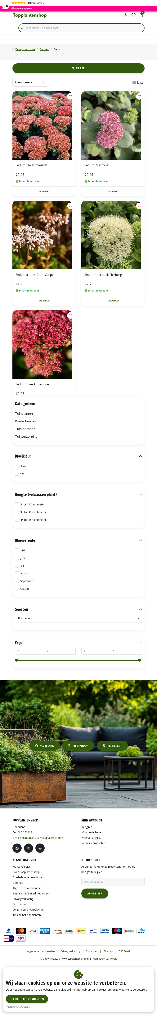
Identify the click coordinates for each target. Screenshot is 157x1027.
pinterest (114, 745)
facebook (46, 745)
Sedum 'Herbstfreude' (31, 165)
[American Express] (45, 931)
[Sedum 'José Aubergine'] (44, 344)
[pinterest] (40, 848)
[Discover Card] (57, 931)
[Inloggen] (126, 15)
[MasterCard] (21, 931)
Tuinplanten (24, 413)
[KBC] (141, 931)
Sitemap (108, 951)
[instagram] (28, 848)
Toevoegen (44, 191)
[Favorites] (133, 15)
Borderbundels (26, 421)
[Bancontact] (93, 931)
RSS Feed (124, 951)
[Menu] (13, 28)
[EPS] (21, 938)
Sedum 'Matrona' (96, 165)
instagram (80, 745)
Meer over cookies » (19, 1006)
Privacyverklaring (70, 951)
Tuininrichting (25, 429)
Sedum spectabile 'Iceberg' (103, 275)
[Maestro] (117, 931)
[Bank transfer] (69, 931)
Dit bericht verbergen (27, 999)
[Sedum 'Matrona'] (113, 125)
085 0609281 (26, 832)
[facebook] (17, 848)
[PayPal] (9, 931)
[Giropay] (9, 938)
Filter (80, 68)
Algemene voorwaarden (41, 951)
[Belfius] (129, 931)
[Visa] (33, 931)
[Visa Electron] (105, 931)
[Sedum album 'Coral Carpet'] (44, 235)
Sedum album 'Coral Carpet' (36, 275)
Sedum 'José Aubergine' (33, 384)
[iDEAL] (81, 931)
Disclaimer (92, 951)
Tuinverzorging (26, 436)
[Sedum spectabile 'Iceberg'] (113, 235)
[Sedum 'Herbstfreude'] (44, 125)
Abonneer (94, 893)
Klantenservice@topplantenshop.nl (42, 837)
